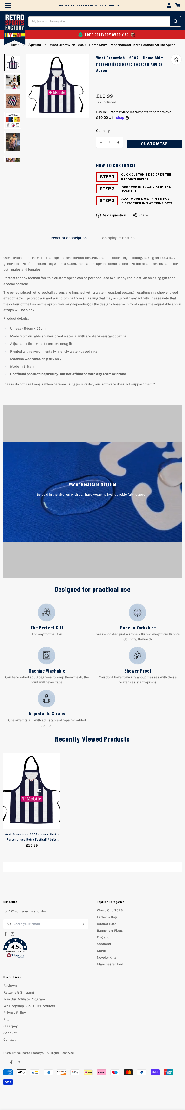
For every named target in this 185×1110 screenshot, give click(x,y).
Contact (9, 1040)
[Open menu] (8, 5)
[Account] (169, 5)
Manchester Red (110, 964)
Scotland (104, 944)
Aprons (34, 45)
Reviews (10, 986)
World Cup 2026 (110, 910)
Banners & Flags (110, 931)
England (103, 937)
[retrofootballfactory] (15, 29)
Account (10, 1033)
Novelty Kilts (107, 958)
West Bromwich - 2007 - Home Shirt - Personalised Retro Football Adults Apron (32, 837)
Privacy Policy (14, 1013)
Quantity (103, 131)
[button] (45, 948)
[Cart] (177, 5)
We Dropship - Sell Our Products (29, 1006)
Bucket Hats (106, 924)
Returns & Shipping (18, 992)
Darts (101, 951)
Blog (6, 1019)
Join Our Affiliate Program (24, 999)
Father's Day (107, 917)
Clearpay (10, 1026)
